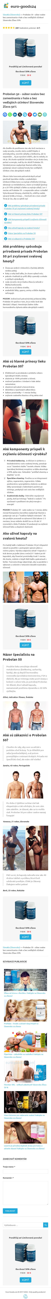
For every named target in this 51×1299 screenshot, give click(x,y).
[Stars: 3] (9, 28)
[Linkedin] (15, 115)
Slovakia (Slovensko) (11, 14)
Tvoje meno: (9, 1166)
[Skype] (25, 115)
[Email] (40, 115)
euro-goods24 (23, 6)
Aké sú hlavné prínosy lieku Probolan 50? (25, 214)
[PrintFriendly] (45, 115)
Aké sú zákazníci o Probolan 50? (21, 238)
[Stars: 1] (4, 28)
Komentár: (8, 1178)
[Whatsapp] (10, 115)
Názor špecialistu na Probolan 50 (22, 233)
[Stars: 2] (6, 28)
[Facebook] (5, 115)
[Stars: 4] (11, 28)
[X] (20, 115)
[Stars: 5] (14, 28)
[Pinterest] (30, 115)
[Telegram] (35, 115)
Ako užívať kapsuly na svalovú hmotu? (24, 228)
